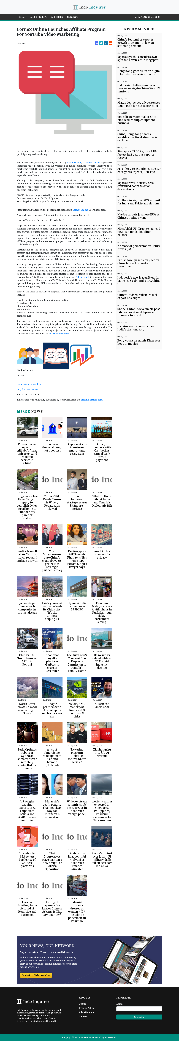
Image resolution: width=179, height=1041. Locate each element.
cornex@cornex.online (29, 384)
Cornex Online (92, 162)
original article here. (92, 399)
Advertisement (87, 1012)
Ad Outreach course (59, 333)
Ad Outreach (82, 277)
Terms (82, 1003)
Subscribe (139, 1017)
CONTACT (72, 17)
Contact (83, 1016)
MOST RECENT (38, 17)
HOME (22, 17)
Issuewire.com (73, 162)
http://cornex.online (27, 389)
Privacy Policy (86, 1008)
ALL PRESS (57, 17)
